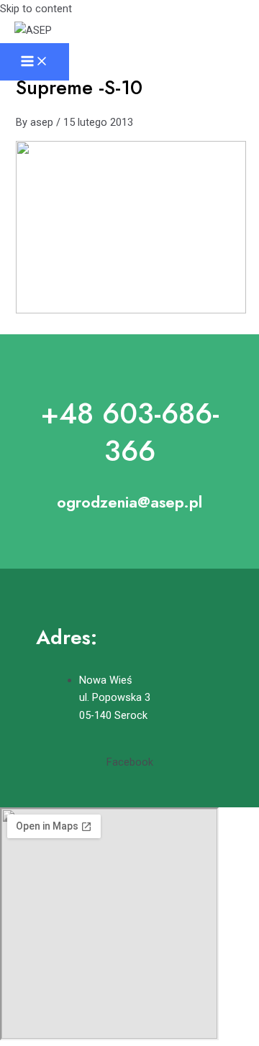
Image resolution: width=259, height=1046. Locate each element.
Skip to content (36, 8)
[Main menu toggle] (34, 62)
